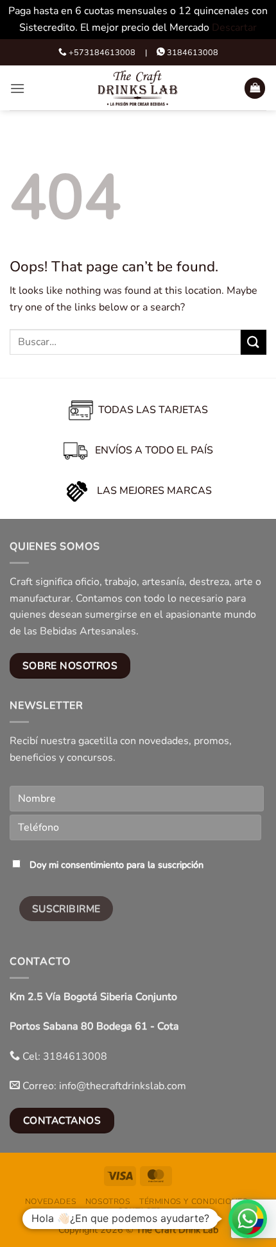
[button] (17, 88)
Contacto (139, 1211)
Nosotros (108, 1201)
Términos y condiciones (193, 1201)
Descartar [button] (234, 28)
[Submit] (253, 342)
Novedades (51, 1201)
